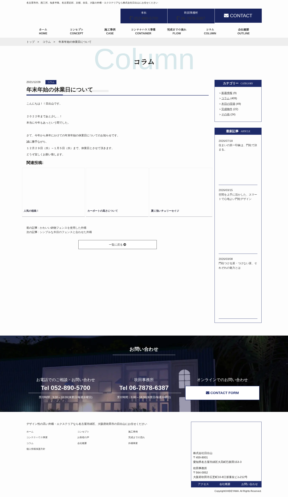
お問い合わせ (249, 484)
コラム (50, 82)
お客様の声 (83, 437)
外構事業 (133, 443)
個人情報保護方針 (35, 449)
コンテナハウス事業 (37, 437)
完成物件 (226, 109)
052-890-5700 (65, 387)
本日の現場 (228, 103)
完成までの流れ (136, 437)
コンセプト (83, 431)
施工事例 (133, 431)
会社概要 (82, 443)
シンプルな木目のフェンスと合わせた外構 (66, 232)
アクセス (203, 484)
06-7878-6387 (144, 387)
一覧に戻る (116, 244)
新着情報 (226, 93)
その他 (225, 114)
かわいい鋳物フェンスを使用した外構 (63, 227)
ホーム (30, 431)
